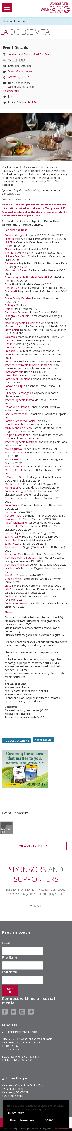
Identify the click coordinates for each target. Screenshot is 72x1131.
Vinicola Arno (12, 256)
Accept (49, 1120)
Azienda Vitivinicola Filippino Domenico (29, 365)
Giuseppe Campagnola (19, 393)
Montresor (11, 487)
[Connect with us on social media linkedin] (13, 1012)
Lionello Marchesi (15, 424)
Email (6, 943)
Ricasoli (9, 519)
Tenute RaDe (13, 515)
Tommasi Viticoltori (17, 564)
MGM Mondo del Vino (18, 428)
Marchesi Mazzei (15, 452)
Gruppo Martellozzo (17, 435)
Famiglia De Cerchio (17, 316)
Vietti (8, 585)
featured (13, 71)
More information (22, 1120)
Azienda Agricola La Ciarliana (22, 323)
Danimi (9, 344)
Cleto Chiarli (12, 330)
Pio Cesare (11, 512)
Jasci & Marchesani (16, 414)
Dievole (9, 347)
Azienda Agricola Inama (19, 400)
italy (21, 71)
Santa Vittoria (13, 543)
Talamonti (11, 547)
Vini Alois (10, 242)
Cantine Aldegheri (16, 235)
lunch (28, 71)
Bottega (10, 305)
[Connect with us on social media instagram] (22, 1012)
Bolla (8, 284)
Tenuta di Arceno (15, 252)
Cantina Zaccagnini (16, 603)
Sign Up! (10, 990)
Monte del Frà (13, 484)
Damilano (10, 340)
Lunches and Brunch (20, 54)
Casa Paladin (12, 505)
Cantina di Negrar (16, 491)
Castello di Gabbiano (17, 379)
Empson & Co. (13, 351)
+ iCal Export (44, 739)
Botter (9, 309)
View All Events (32, 846)
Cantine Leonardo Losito (20, 421)
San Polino (11, 540)
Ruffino (9, 533)
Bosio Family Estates (18, 298)
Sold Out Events (43, 54)
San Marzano (13, 536)
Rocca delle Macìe (16, 526)
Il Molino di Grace (15, 477)
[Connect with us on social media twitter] (31, 1012)
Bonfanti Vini (12, 288)
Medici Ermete (14, 459)
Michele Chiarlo (14, 470)
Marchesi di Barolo (16, 270)
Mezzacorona (13, 466)
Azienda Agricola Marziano (21, 442)
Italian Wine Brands (17, 407)
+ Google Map (11, 90)
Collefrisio (11, 337)
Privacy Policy (15, 1112)
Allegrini (9, 238)
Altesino (10, 249)
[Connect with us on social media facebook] (5, 1012)
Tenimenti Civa (14, 554)
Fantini (9, 354)
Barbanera (11, 263)
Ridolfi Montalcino (16, 522)
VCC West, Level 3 (18, 77)
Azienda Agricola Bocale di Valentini (27, 277)
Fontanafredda (14, 372)
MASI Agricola (13, 449)
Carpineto (11, 312)
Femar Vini (11, 361)
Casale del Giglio (15, 386)
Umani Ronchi (13, 578)
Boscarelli (11, 291)
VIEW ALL (36, 905)
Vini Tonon (11, 568)
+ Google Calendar (16, 740)
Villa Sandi (11, 589)
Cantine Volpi (13, 596)
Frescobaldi (12, 375)
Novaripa (10, 498)
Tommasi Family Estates (20, 557)
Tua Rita (10, 575)
